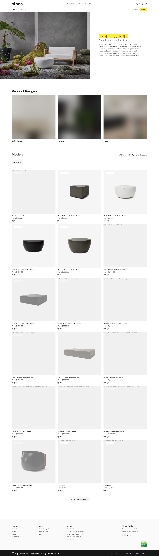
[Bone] (16, 221)
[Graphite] (14, 221)
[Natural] (12, 221)
